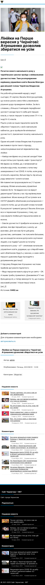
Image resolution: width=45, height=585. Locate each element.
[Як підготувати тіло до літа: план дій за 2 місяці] (5, 407)
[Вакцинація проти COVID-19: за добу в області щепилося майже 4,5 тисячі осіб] (5, 453)
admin (12, 360)
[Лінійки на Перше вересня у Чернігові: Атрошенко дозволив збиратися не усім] (22, 20)
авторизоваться (8, 341)
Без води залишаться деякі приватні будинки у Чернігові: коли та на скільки (24, 439)
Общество (18, 375)
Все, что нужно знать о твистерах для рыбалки (23, 420)
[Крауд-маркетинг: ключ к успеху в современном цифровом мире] (5, 413)
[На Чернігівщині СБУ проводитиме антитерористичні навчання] (5, 462)
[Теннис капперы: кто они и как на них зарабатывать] (5, 393)
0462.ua (14, 290)
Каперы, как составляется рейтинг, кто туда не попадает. (24, 400)
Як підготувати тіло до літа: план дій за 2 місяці (24, 406)
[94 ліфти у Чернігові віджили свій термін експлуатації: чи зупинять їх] (5, 447)
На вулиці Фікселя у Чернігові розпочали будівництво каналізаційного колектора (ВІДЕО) (23, 469)
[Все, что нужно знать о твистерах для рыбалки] (5, 420)
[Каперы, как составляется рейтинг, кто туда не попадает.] (5, 400)
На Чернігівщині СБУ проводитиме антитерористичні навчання (23, 462)
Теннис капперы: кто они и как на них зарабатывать (23, 393)
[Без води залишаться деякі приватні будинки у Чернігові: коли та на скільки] (5, 438)
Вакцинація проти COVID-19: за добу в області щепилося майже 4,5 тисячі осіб (24, 454)
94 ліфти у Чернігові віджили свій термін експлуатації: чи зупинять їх (23, 447)
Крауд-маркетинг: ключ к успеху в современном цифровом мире (23, 413)
